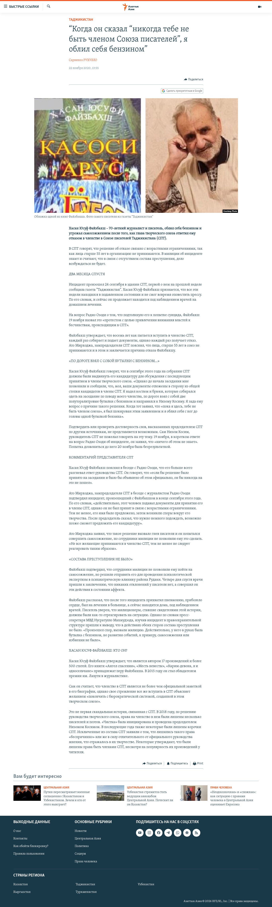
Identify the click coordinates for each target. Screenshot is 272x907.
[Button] (193, 79)
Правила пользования (28, 853)
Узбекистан (146, 884)
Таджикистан (81, 20)
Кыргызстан (22, 892)
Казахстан (20, 884)
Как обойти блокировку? (30, 846)
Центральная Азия (56, 787)
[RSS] (196, 832)
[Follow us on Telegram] (168, 832)
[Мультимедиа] (260, 7)
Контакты (20, 838)
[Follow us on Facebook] (158, 832)
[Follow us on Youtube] (140, 832)
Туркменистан (86, 892)
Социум (80, 853)
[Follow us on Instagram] (149, 832)
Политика (82, 846)
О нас (17, 831)
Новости (81, 831)
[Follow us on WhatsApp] (177, 832)
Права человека (221, 787)
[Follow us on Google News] (187, 832)
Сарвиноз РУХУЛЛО (83, 60)
